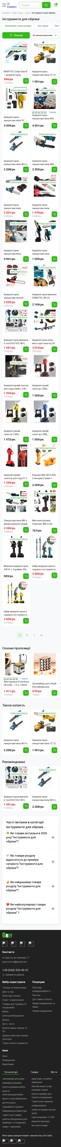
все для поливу (40, 1125)
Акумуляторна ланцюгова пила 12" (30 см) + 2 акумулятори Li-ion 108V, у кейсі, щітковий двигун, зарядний (44, 742)
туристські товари (12, 1115)
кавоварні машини (11, 1083)
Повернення (8, 1060)
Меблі (5, 1011)
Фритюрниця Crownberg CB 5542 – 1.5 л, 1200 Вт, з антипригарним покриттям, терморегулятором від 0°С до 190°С (16, 683)
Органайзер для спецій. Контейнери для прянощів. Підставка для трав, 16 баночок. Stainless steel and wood (44, 685)
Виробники (8, 1064)
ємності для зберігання (14, 1098)
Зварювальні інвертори (14, 1111)
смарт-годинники (11, 1126)
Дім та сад (17, 13)
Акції (4, 1056)
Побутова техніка (11, 996)
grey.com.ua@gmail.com (14, 962)
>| (41, 635)
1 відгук (52, 112)
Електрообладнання (13, 1015)
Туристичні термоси (42, 1101)
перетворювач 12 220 (43, 1117)
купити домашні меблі (13, 1087)
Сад (27, 13)
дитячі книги (8, 1102)
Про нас (36, 995)
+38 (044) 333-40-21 (15, 970)
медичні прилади (40, 1121)
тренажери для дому (13, 1078)
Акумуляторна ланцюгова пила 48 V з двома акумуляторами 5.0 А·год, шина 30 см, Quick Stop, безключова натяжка (16, 742)
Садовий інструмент (13, 1107)
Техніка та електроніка (14, 987)
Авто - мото (8, 1024)
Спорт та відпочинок (13, 1000)
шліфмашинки (39, 1105)
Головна (6, 13)
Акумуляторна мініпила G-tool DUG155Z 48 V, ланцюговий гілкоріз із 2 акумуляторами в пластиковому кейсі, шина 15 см (16, 798)
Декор (5, 1020)
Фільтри (18, 35)
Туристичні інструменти (15, 1043)
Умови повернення (42, 1011)
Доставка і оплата (42, 999)
